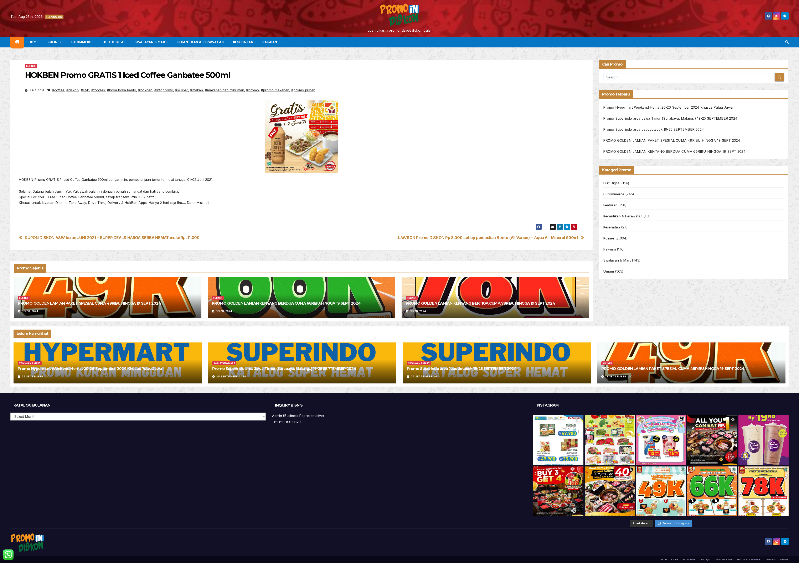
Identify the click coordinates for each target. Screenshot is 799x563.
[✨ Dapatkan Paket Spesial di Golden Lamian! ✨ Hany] (712, 491)
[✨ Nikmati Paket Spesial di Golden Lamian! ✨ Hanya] (661, 491)
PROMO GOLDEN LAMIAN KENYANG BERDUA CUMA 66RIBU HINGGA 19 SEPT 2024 (286, 303)
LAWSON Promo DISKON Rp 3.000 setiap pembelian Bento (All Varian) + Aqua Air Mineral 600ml (488, 237)
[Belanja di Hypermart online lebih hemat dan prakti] (558, 440)
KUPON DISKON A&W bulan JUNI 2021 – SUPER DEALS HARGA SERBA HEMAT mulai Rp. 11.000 (112, 237)
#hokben (145, 90)
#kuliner (181, 90)
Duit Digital (114, 42)
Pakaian (269, 42)
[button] (787, 42)
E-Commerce (82, 42)
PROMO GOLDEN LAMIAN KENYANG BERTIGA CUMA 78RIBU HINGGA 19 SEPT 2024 (480, 303)
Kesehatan (243, 42)
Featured (610, 205)
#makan (196, 90)
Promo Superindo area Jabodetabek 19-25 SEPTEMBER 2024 (653, 129)
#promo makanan (275, 90)
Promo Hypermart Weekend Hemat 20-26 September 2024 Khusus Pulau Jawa (668, 107)
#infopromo (163, 90)
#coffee (58, 90)
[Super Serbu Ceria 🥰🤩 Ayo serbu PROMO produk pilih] (661, 440)
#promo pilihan (303, 90)
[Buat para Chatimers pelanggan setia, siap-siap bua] (763, 440)
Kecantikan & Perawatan (200, 42)
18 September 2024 (620, 376)
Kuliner (55, 42)
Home (33, 42)
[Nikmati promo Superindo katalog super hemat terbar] (610, 440)
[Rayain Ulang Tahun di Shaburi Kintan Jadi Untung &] (558, 491)
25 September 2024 (37, 376)
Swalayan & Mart (151, 42)
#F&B (85, 90)
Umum (608, 271)
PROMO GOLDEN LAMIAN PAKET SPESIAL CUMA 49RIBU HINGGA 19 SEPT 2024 (89, 303)
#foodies (98, 90)
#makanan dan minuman (224, 90)
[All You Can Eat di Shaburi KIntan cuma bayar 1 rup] (712, 440)
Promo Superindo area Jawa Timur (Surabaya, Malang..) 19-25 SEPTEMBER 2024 (670, 118)
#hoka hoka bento (121, 90)
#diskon (72, 90)
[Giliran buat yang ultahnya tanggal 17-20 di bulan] (610, 491)
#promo (252, 90)
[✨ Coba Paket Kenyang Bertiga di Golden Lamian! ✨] (763, 491)
